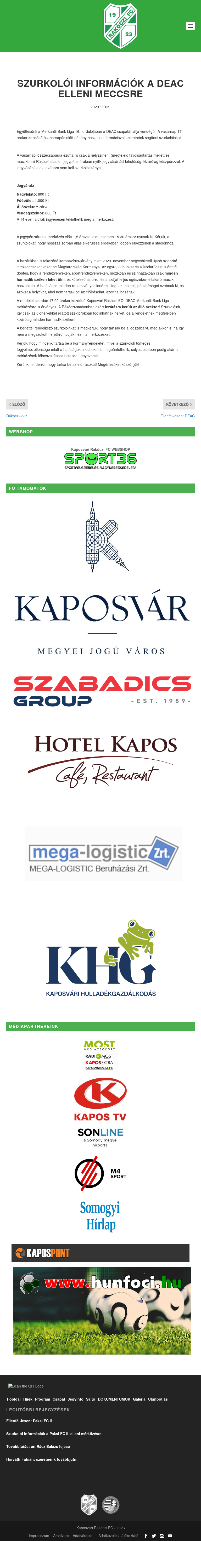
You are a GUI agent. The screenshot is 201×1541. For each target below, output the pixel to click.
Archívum (61, 1535)
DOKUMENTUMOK (114, 1399)
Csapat (59, 1399)
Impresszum (39, 1535)
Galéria (139, 1399)
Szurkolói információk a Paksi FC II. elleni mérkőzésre (54, 1433)
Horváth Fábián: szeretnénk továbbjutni (41, 1459)
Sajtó (90, 1399)
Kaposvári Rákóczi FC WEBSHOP (100, 449)
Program (42, 1399)
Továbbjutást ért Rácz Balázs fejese (38, 1446)
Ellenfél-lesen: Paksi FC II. (29, 1420)
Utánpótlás (158, 1399)
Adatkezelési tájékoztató (118, 1535)
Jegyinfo (75, 1399)
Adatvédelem (83, 1535)
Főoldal (14, 1399)
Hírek (27, 1399)
